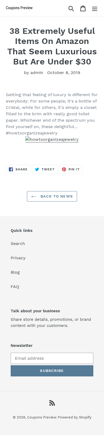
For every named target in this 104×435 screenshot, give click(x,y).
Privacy (18, 257)
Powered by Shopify (74, 417)
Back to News (56, 196)
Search (18, 243)
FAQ (15, 286)
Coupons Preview (42, 417)
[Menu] (95, 8)
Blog (15, 272)
